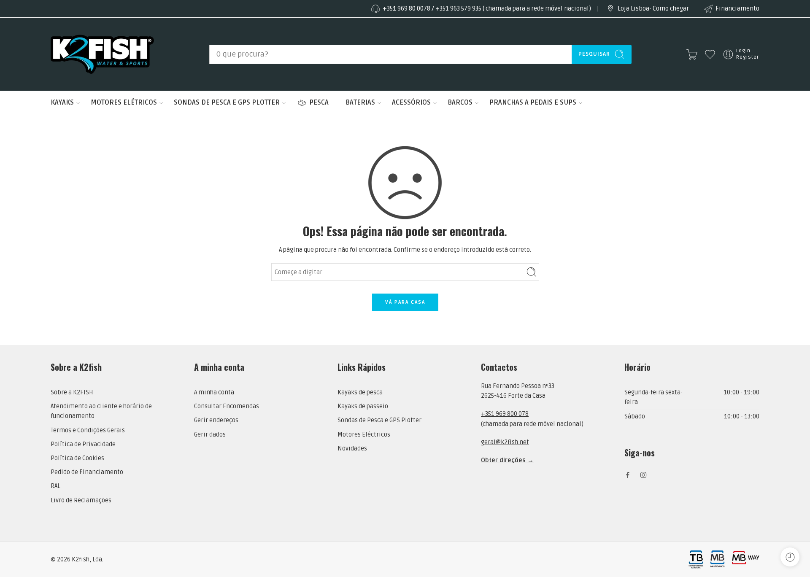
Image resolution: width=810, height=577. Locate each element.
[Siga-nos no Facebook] (627, 475)
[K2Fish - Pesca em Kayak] (102, 54)
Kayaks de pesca (360, 392)
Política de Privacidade (83, 444)
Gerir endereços (216, 420)
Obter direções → (507, 460)
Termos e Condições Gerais (88, 430)
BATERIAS (360, 102)
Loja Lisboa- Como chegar (653, 8)
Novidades (352, 448)
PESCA (319, 102)
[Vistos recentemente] (789, 556)
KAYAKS (62, 102)
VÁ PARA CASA (405, 302)
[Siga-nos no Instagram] (643, 475)
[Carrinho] (692, 54)
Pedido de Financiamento (87, 472)
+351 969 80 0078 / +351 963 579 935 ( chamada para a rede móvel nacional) (487, 8)
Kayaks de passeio (363, 406)
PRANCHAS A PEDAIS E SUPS (532, 102)
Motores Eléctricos (364, 434)
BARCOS (460, 102)
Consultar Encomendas (226, 406)
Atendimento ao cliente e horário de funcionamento (101, 411)
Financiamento (737, 8)
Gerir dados (210, 434)
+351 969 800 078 (505, 414)
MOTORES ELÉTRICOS (124, 102)
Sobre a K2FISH (72, 392)
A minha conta (214, 392)
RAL (55, 486)
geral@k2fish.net (505, 442)
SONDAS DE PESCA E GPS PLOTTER (227, 102)
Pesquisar (594, 54)
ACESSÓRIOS (411, 102)
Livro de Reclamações (81, 500)
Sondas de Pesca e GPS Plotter (379, 420)
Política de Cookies (77, 458)
